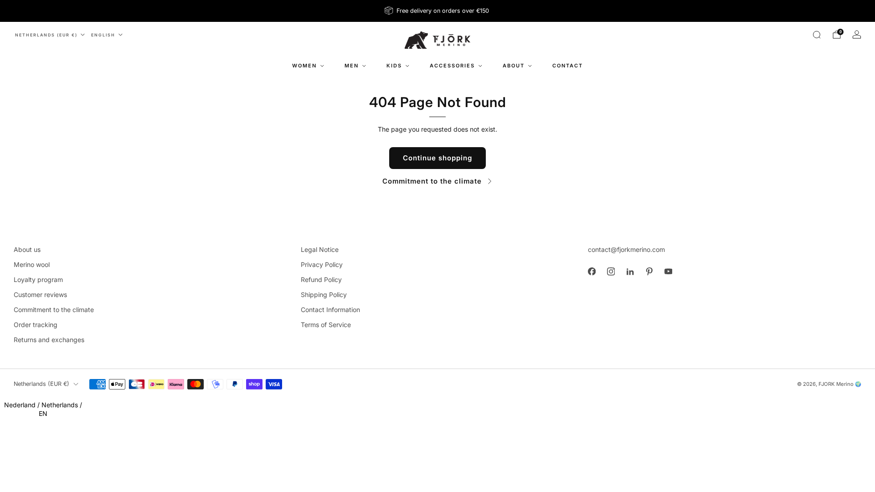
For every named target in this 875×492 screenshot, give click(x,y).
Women (304, 65)
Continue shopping (437, 158)
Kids (394, 65)
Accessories (452, 65)
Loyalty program (38, 279)
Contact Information (330, 309)
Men (352, 65)
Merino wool (32, 264)
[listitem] (437, 11)
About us (27, 249)
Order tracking (35, 324)
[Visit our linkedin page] (629, 271)
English (103, 34)
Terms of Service (326, 324)
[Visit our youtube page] (668, 271)
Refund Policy (321, 279)
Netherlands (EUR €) (46, 34)
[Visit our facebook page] (591, 271)
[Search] (816, 34)
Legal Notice (320, 249)
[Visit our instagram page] (610, 271)
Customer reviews (40, 294)
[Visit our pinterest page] (649, 271)
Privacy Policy (322, 264)
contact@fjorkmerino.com (626, 249)
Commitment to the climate (432, 181)
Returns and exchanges (49, 339)
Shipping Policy (324, 294)
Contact (567, 65)
